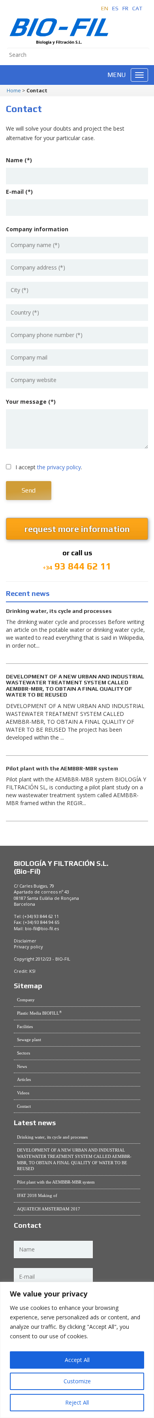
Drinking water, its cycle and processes (52, 1137)
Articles (24, 1079)
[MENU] (139, 75)
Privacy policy (28, 947)
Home (14, 90)
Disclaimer (25, 941)
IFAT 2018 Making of (37, 1195)
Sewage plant (29, 1039)
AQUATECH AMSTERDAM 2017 (48, 1208)
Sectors (23, 1053)
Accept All (77, 1360)
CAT (137, 8)
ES (115, 8)
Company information (37, 229)
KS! (32, 971)
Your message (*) (31, 401)
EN (104, 8)
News (22, 1066)
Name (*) (19, 160)
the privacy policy (59, 467)
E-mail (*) (19, 191)
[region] (77, 1350)
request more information (77, 529)
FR (125, 8)
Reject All (77, 1402)
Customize (77, 1381)
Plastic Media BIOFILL (39, 1012)
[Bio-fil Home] (59, 26)
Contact (24, 1106)
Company (26, 999)
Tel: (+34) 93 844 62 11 (36, 916)
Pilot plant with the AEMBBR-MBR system (56, 1182)
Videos (23, 1092)
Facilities (25, 1026)
